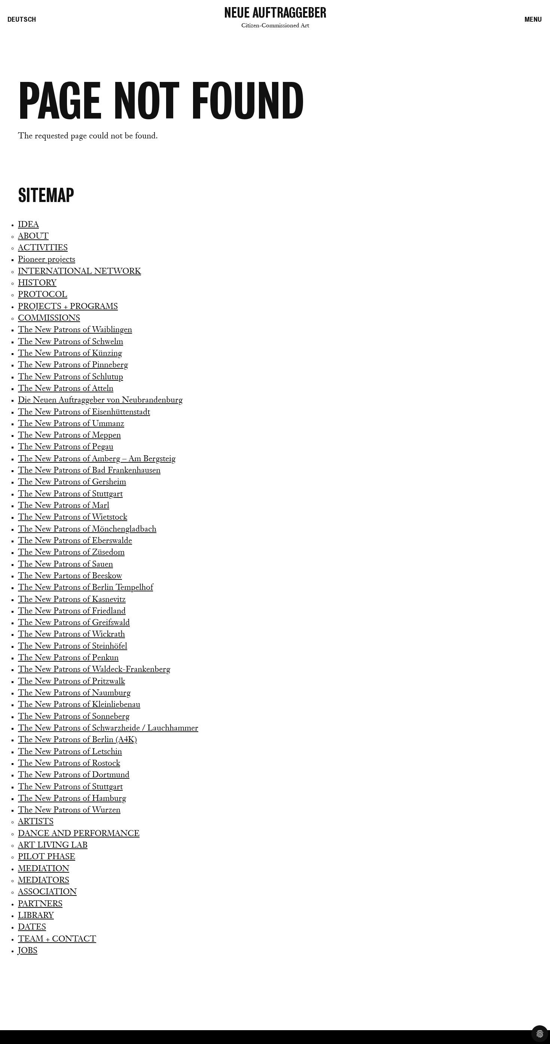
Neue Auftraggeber (275, 17)
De (21, 19)
